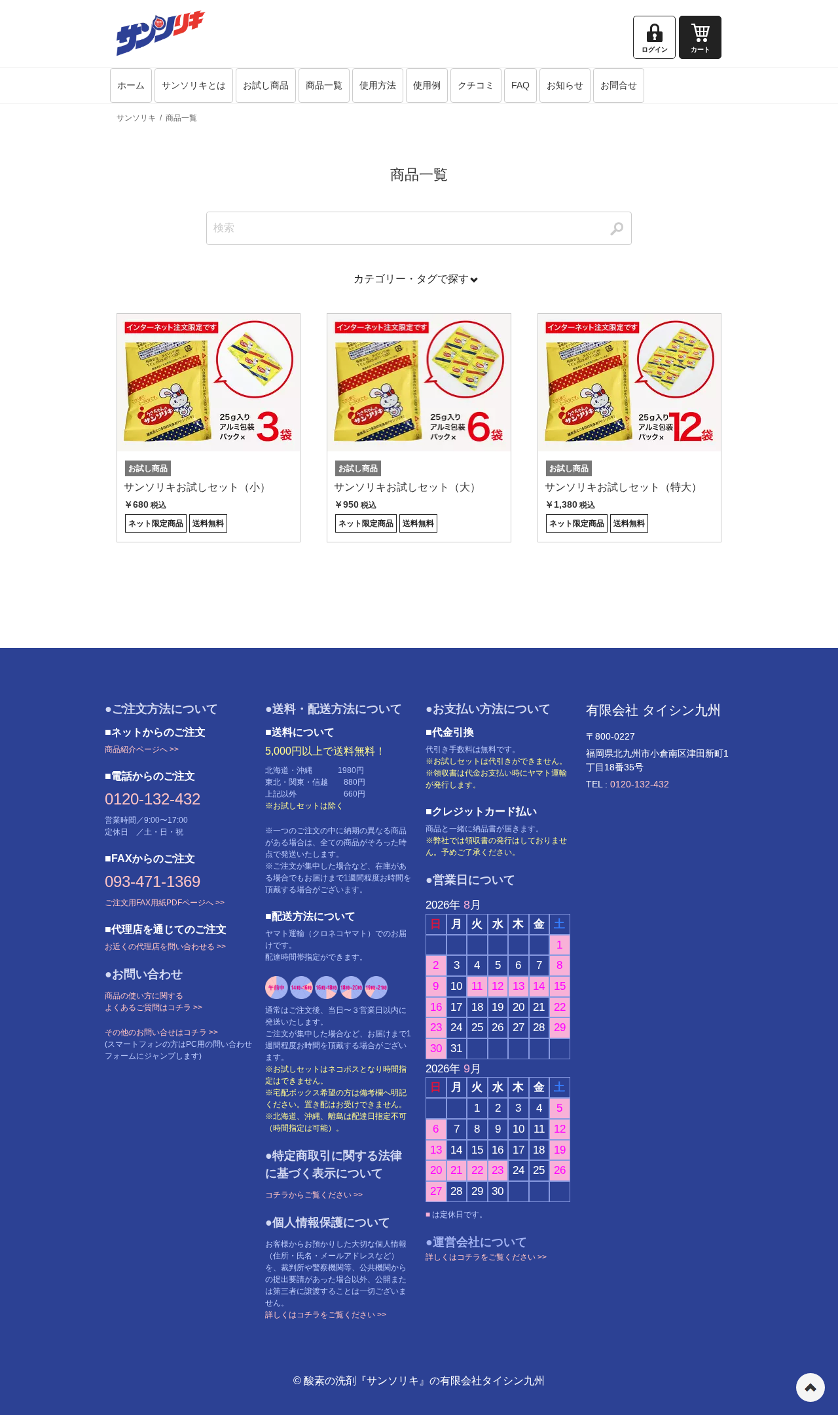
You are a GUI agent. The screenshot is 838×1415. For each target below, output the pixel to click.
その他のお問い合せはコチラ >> (161, 1032)
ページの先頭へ (810, 1387)
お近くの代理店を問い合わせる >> (165, 946)
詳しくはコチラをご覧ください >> (325, 1314)
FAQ (520, 85)
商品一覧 (324, 85)
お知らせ (565, 85)
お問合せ (618, 85)
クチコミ (476, 85)
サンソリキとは (194, 85)
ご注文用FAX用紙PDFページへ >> (165, 902)
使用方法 (377, 85)
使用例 (427, 85)
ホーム (131, 85)
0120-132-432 (152, 799)
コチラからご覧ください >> (314, 1194)
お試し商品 (266, 85)
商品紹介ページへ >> (142, 749)
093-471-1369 (152, 881)
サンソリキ (136, 118)
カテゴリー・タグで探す (411, 278)
